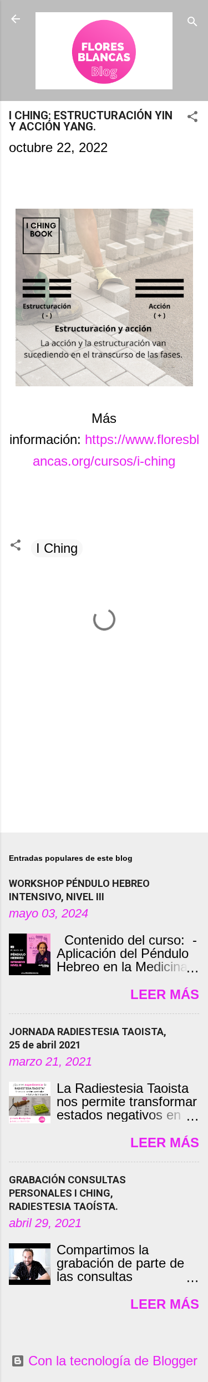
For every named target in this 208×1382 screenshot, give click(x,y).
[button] (192, 117)
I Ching (57, 548)
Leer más (164, 994)
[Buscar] (192, 22)
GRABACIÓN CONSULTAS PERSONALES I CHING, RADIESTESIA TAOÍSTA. (67, 1193)
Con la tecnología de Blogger (110, 1360)
